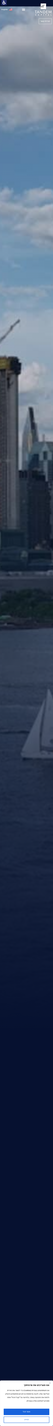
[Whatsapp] (3, 702)
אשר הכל (26, 1412)
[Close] (50, 1383)
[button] (23, 9)
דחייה (26, 1420)
